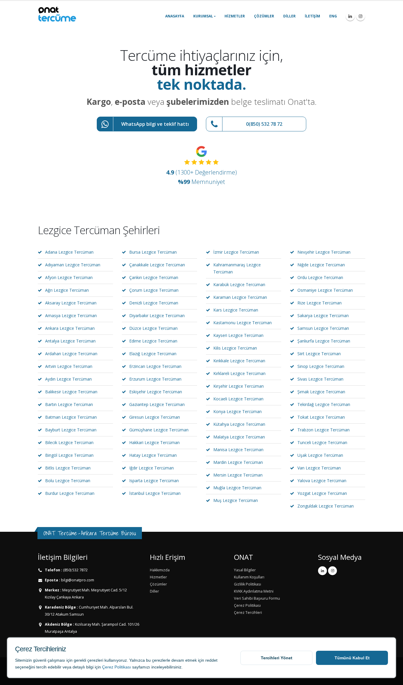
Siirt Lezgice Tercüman (319, 353)
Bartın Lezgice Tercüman (69, 404)
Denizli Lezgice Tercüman (153, 303)
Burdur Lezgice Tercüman (69, 493)
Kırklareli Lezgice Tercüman (239, 373)
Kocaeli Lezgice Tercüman (238, 399)
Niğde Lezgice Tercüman (321, 265)
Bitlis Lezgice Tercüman (68, 468)
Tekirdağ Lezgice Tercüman (323, 404)
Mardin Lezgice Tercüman (238, 462)
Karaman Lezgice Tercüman (240, 297)
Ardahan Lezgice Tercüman (71, 353)
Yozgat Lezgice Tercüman (322, 493)
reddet (211, 660)
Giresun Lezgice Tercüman (154, 417)
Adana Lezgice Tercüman (69, 252)
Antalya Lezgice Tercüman (70, 341)
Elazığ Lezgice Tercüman (152, 353)
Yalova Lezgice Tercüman (321, 480)
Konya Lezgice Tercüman (237, 411)
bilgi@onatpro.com (77, 580)
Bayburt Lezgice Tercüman (70, 430)
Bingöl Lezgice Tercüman (69, 455)
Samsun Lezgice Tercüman (323, 328)
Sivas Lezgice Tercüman (320, 379)
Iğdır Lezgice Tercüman (151, 468)
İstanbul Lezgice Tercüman (155, 493)
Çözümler (264, 16)
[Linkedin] (350, 16)
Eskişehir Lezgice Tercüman (155, 391)
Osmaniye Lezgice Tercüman (325, 290)
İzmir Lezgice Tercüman (236, 252)
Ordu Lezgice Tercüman (320, 277)
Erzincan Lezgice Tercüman (155, 366)
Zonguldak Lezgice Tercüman (325, 506)
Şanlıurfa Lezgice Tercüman (323, 341)
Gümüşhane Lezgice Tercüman (159, 430)
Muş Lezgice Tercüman (235, 500)
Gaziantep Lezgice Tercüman (157, 404)
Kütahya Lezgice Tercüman (239, 424)
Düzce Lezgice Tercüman (153, 328)
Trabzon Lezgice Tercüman (323, 430)
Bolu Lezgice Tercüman (67, 480)
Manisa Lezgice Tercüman (238, 449)
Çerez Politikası (116, 667)
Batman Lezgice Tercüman (71, 417)
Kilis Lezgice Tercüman (235, 348)
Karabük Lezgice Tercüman (239, 284)
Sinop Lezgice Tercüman (320, 366)
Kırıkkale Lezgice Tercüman (239, 360)
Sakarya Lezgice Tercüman (323, 315)
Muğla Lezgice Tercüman (237, 487)
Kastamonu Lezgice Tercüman (242, 322)
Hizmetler (235, 16)
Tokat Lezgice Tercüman (321, 417)
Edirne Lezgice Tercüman (153, 341)
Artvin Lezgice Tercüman (68, 366)
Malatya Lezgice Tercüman (239, 437)
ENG (333, 16)
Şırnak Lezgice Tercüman (321, 391)
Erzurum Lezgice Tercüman (155, 379)
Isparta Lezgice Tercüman (154, 480)
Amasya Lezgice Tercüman (71, 315)
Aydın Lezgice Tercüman (68, 379)
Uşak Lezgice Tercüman (320, 455)
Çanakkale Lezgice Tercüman (157, 265)
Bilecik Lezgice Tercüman (69, 442)
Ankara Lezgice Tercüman (70, 328)
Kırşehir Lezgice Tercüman (238, 386)
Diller (289, 16)
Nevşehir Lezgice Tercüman (323, 252)
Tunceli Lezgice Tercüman (322, 442)
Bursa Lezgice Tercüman (153, 252)
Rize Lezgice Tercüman (319, 303)
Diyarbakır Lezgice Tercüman (157, 315)
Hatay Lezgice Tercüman (153, 455)
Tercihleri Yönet (276, 657)
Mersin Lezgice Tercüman (238, 475)
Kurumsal (203, 16)
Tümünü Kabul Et (352, 657)
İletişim (312, 16)
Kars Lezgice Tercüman (235, 310)
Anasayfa (174, 16)
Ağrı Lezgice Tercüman (67, 290)
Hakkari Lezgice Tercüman (154, 442)
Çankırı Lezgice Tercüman (153, 277)
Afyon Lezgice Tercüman (69, 277)
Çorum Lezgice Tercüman (153, 290)
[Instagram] (360, 16)
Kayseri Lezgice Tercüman (238, 335)
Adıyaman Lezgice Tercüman (72, 265)
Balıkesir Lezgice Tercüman (71, 391)
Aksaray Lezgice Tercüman (70, 303)
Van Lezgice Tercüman (319, 468)
